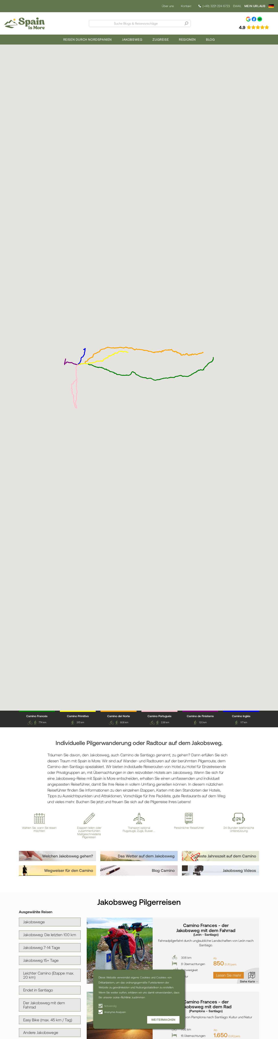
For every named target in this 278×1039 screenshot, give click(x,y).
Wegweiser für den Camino (68, 870)
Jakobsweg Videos (239, 870)
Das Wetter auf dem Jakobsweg (146, 856)
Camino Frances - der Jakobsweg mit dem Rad (206, 1006)
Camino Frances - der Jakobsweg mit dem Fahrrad (205, 929)
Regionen (187, 39)
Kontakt (186, 6)
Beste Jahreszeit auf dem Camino (226, 856)
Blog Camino (163, 870)
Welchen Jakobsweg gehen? (67, 856)
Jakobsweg (132, 39)
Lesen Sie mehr (228, 975)
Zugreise (160, 39)
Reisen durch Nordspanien (87, 39)
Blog (210, 39)
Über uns (168, 6)
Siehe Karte (247, 981)
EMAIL (237, 6)
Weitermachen (163, 1019)
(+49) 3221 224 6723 (216, 6)
